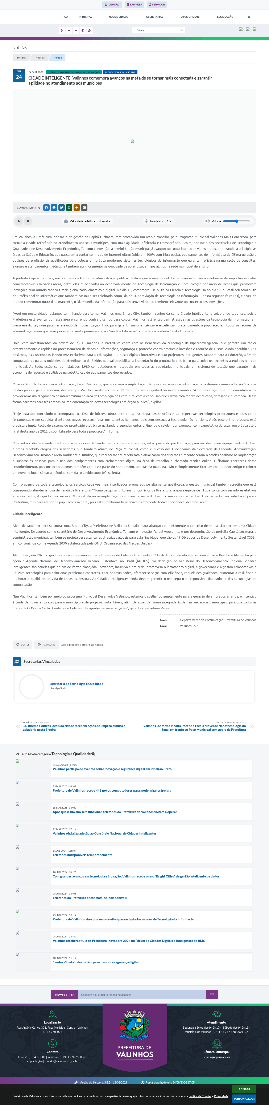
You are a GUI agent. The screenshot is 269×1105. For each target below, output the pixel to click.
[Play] (19, 221)
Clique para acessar (217, 1057)
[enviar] (212, 995)
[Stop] (28, 221)
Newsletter (65, 994)
